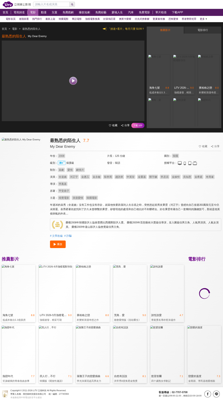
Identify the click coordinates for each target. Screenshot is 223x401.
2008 (61, 155)
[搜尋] (72, 4)
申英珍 (130, 176)
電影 (14, 28)
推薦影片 (165, 29)
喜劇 (61, 169)
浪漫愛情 (78, 197)
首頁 (4, 28)
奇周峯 (210, 176)
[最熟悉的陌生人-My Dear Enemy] (24, 169)
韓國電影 (92, 197)
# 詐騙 (68, 235)
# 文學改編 (56, 235)
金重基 (142, 176)
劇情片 (80, 169)
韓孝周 (108, 176)
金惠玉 (85, 176)
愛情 (70, 169)
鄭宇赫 (153, 176)
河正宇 (74, 176)
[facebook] (207, 394)
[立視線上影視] (16, 4)
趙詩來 (119, 176)
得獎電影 (64, 197)
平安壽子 (64, 190)
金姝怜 (176, 176)
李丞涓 (164, 176)
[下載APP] (137, 125)
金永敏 (97, 176)
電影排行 (203, 29)
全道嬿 (63, 176)
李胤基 (63, 183)
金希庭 (198, 176)
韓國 (175, 155)
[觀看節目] (73, 81)
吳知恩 (187, 176)
